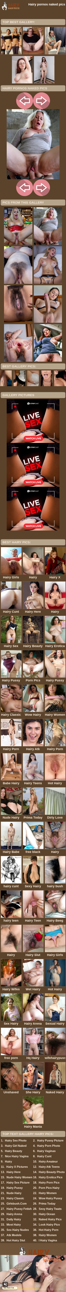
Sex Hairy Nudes (18, 1229)
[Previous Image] (24, 108)
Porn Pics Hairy (49, 1187)
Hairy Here (14, 1172)
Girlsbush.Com (17, 1203)
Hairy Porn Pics (49, 1182)
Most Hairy (14, 1224)
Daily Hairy (14, 1219)
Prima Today (47, 1203)
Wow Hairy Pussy (50, 1198)
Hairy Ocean (47, 1214)
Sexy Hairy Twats (50, 1208)
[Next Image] (41, 108)
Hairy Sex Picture (18, 1182)
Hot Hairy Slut (16, 1240)
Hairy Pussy (15, 1187)
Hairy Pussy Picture (50, 1140)
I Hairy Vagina (48, 1240)
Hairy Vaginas (46, 1151)
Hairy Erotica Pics (50, 1177)
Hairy (8, 1161)
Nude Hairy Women (19, 1177)
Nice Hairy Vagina (17, 1156)
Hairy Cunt (44, 1156)
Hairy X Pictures (17, 1166)
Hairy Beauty (13, 1151)
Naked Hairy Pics (50, 1219)
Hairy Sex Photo (16, 1140)
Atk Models (14, 1235)
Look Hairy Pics (49, 1224)
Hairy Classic (15, 1198)
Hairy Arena (14, 1214)
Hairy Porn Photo (48, 1145)
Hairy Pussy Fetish (19, 1208)
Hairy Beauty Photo (52, 1172)
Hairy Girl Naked (16, 1145)
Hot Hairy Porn (48, 1229)
